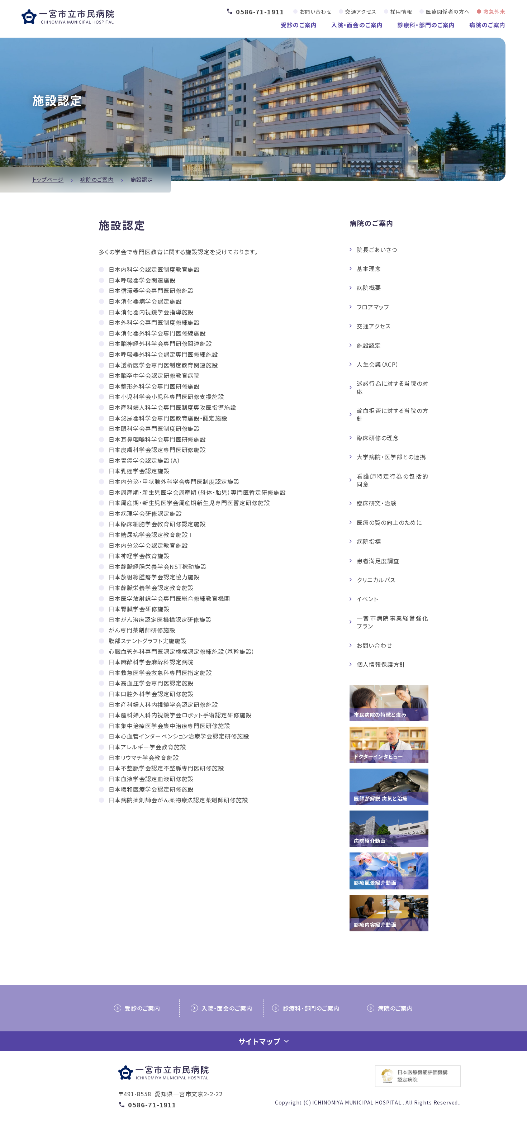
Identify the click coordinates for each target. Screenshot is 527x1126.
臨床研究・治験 (377, 503)
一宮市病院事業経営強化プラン (392, 622)
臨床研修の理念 (378, 437)
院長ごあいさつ (377, 249)
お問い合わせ (316, 11)
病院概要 (369, 287)
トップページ (47, 179)
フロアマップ (373, 307)
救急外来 (494, 11)
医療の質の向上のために (389, 522)
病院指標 (369, 541)
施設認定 (369, 345)
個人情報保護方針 (381, 664)
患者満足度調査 (378, 560)
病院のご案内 (487, 24)
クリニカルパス (376, 579)
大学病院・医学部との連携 (391, 456)
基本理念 (369, 268)
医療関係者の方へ (448, 11)
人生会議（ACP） (378, 364)
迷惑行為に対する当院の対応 (392, 387)
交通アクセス (360, 11)
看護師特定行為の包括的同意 (392, 480)
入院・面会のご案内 (357, 24)
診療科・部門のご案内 (426, 24)
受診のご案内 (299, 24)
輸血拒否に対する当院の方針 (392, 414)
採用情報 (401, 11)
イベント (367, 598)
